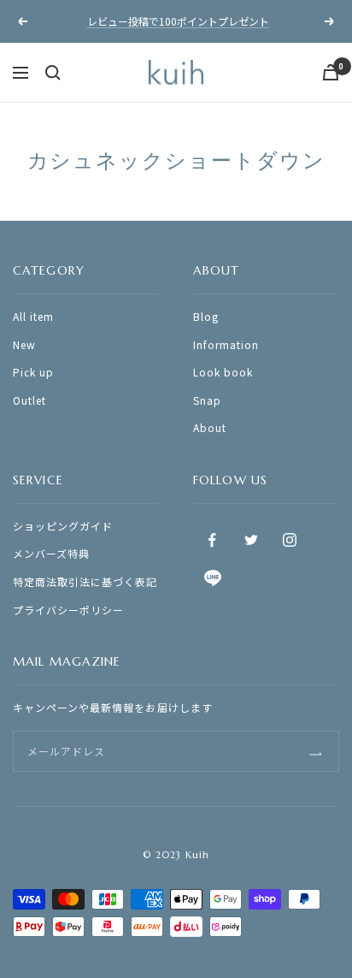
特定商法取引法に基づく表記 (85, 581)
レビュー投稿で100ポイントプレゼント (178, 21)
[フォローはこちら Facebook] (212, 540)
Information (226, 344)
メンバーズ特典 (51, 553)
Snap (207, 400)
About (209, 427)
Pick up (33, 372)
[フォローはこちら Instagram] (289, 540)
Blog (206, 316)
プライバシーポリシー (68, 609)
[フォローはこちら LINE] (212, 579)
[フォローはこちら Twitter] (251, 540)
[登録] (315, 751)
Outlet (29, 400)
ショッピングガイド (63, 526)
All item (33, 316)
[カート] (330, 72)
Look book (223, 372)
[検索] (53, 72)
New (24, 344)
